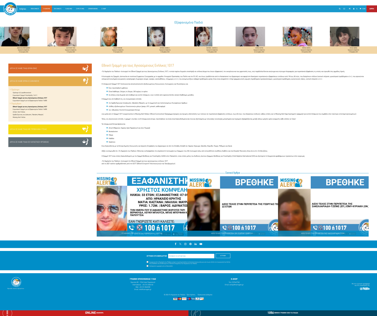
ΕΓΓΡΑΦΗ (223, 256)
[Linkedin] (195, 244)
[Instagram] (185, 244)
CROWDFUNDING (93, 9)
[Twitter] (180, 244)
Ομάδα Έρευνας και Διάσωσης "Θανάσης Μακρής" (28, 114)
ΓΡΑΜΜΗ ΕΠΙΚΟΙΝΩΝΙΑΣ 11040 (143, 279)
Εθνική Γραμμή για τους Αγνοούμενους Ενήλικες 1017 (30, 98)
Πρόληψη (15, 90)
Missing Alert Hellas (19, 117)
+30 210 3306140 (147, 285)
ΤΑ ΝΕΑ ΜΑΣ (68, 9)
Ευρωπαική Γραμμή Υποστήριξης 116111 (25, 95)
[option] (23, 40)
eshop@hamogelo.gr (236, 285)
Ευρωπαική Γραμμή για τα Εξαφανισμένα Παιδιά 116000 (30, 100)
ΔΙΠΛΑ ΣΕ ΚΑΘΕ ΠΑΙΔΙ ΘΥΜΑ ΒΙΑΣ (23, 68)
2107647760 (236, 282)
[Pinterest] (190, 244)
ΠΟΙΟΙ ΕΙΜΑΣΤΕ (35, 9)
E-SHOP (104, 9)
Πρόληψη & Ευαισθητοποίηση (22, 93)
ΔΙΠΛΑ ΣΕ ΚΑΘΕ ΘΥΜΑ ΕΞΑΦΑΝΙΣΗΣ (24, 81)
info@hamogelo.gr (145, 289)
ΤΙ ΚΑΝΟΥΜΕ (46, 9)
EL (357, 9)
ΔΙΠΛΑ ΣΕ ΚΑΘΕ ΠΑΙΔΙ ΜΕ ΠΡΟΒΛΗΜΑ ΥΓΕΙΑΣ (28, 129)
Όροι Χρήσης (191, 295)
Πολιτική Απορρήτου (175, 263)
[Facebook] (175, 244)
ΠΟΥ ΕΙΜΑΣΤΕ (57, 9)
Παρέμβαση (16, 104)
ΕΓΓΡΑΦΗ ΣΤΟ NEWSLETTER (157, 256)
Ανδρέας (23, 9)
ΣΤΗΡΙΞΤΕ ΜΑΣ (80, 9)
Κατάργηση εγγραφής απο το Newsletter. (161, 266)
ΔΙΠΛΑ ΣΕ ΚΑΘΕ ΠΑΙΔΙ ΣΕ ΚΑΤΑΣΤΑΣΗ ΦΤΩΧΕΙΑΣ (29, 142)
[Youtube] (201, 244)
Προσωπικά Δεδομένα (205, 295)
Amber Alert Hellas (19, 112)
